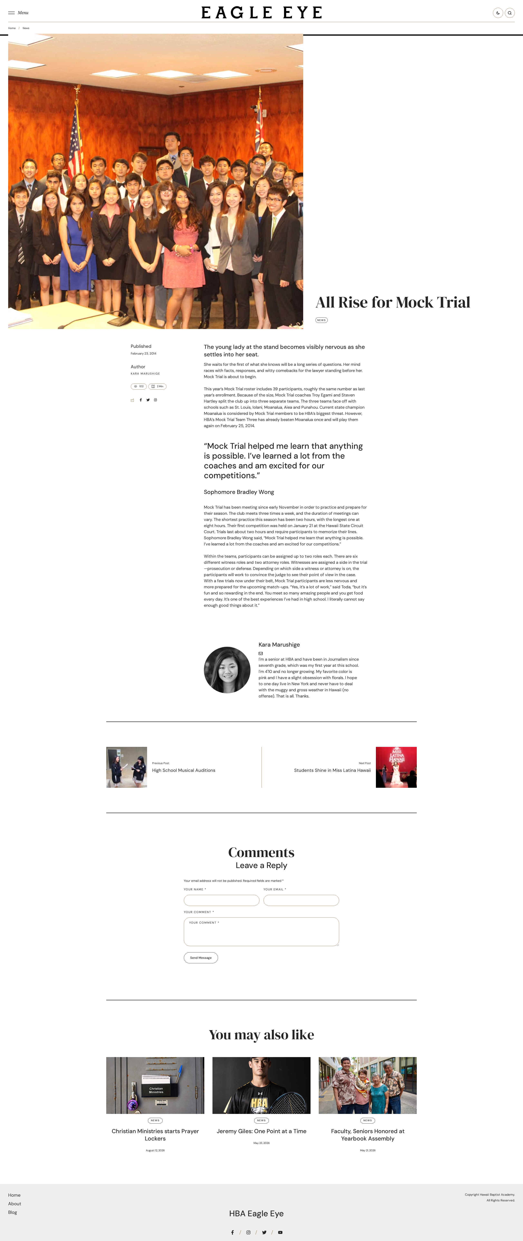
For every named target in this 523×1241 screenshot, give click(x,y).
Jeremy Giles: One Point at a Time (261, 1131)
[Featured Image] (155, 1085)
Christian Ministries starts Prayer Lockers (155, 1134)
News (26, 28)
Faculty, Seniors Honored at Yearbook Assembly (368, 1134)
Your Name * (195, 889)
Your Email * (275, 889)
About (14, 1204)
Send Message (201, 958)
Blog (12, 1212)
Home (12, 28)
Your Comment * (199, 912)
